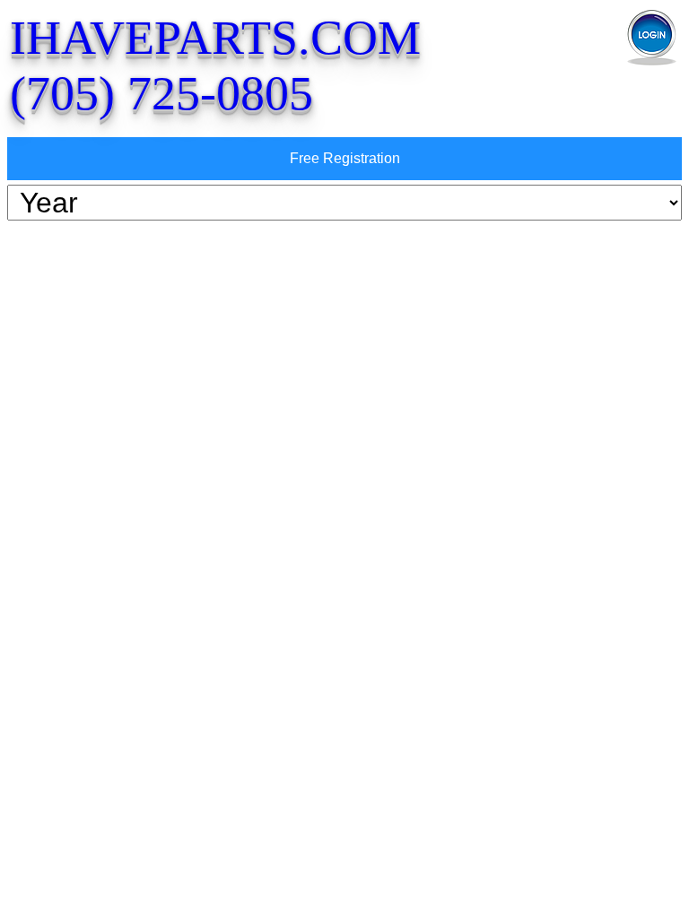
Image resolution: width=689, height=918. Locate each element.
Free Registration (345, 158)
